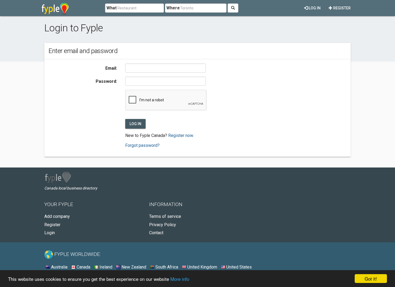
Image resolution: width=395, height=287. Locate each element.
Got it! (371, 278)
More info (179, 278)
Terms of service (165, 216)
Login (49, 232)
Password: (106, 81)
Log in (314, 8)
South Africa (166, 267)
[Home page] (55, 8)
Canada (83, 267)
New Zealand (133, 267)
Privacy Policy (162, 224)
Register (341, 8)
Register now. (181, 135)
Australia (58, 267)
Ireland (105, 267)
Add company (57, 216)
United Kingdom (201, 267)
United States (238, 267)
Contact (156, 232)
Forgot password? (142, 145)
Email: (111, 68)
